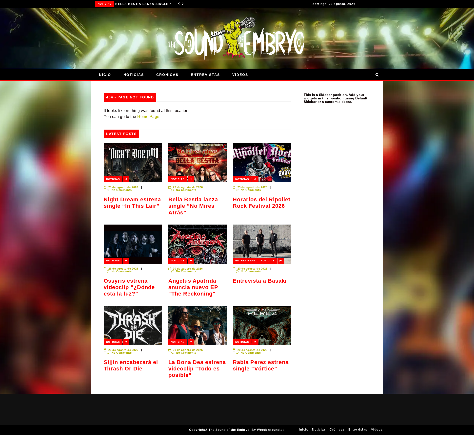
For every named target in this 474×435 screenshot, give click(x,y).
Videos (240, 75)
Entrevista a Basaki (260, 281)
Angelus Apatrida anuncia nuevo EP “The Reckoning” (193, 287)
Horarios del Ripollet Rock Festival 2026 (145, 4)
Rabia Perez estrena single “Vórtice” (261, 365)
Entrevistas (205, 75)
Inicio (104, 75)
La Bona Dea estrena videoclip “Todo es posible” (197, 368)
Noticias (105, 3)
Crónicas (167, 75)
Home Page (148, 116)
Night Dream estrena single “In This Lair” (132, 202)
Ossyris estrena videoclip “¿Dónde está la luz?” (129, 287)
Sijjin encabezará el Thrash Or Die (131, 365)
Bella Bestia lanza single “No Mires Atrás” (193, 206)
